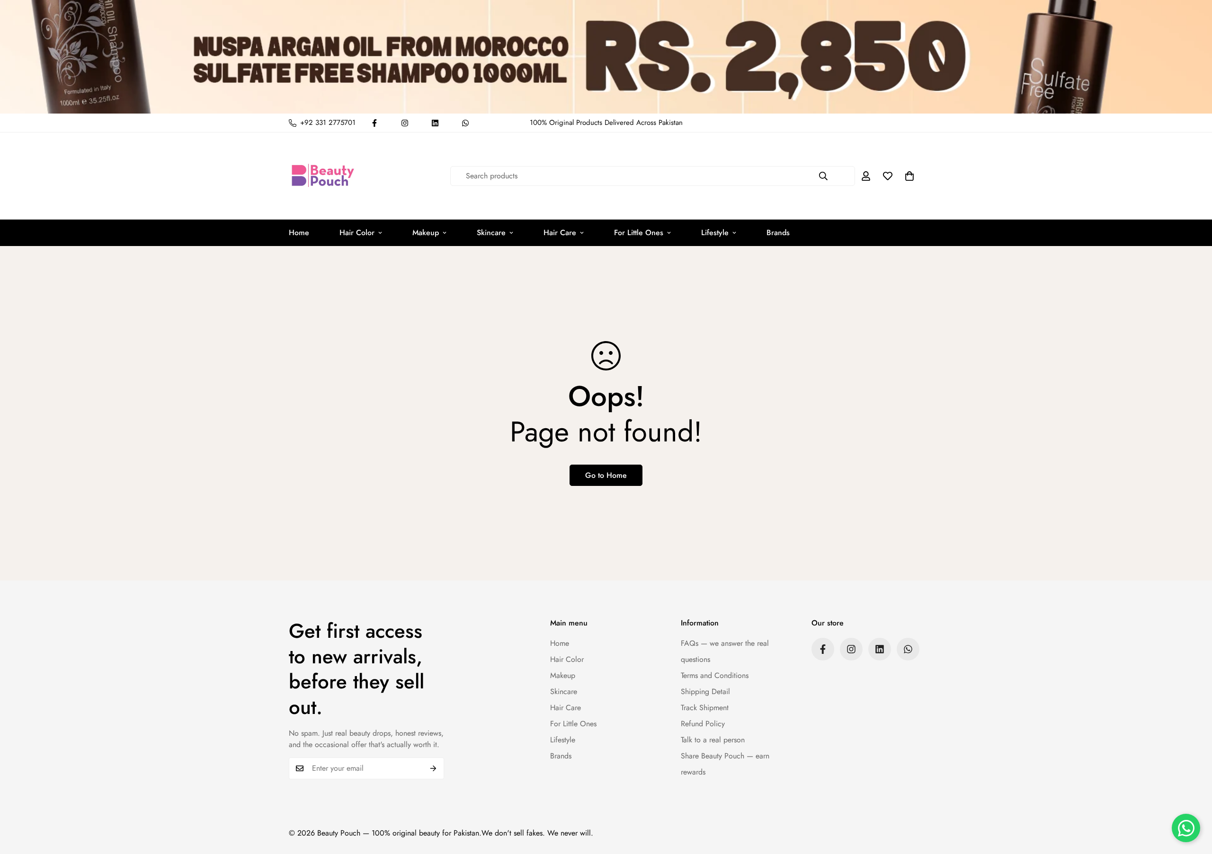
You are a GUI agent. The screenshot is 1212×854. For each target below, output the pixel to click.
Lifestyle (715, 232)
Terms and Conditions (715, 675)
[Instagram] (404, 123)
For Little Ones (638, 232)
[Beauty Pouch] (323, 176)
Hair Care (560, 232)
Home (299, 232)
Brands (778, 232)
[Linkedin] (435, 123)
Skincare (491, 232)
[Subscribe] (433, 768)
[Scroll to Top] (1193, 802)
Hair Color (356, 232)
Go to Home (606, 475)
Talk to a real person (713, 739)
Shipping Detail (705, 691)
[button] (909, 176)
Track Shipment (705, 707)
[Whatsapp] (465, 123)
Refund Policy (703, 723)
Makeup (425, 232)
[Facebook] (374, 123)
